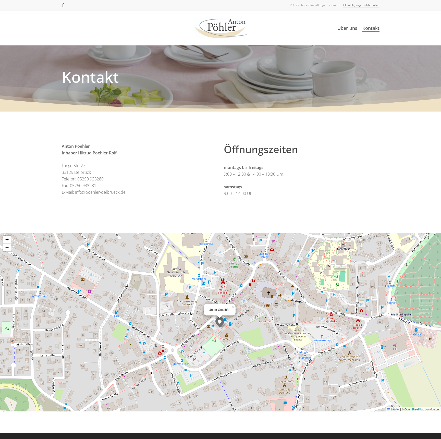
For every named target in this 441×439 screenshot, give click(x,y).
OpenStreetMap (414, 409)
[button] (314, 5)
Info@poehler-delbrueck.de (100, 192)
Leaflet (394, 409)
